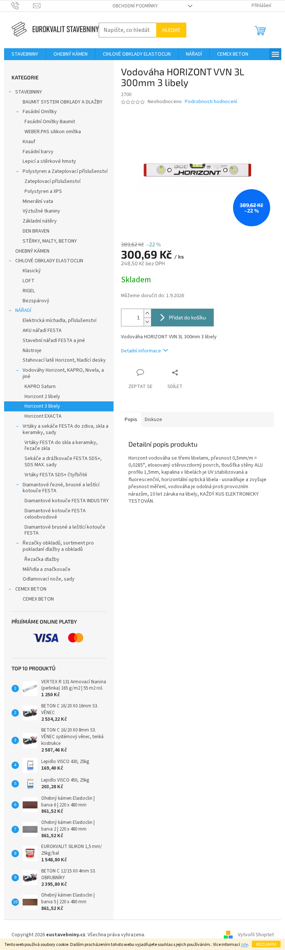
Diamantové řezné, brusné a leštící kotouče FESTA (61, 488)
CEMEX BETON (30, 589)
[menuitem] (25, 54)
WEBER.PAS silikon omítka (52, 131)
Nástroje (32, 350)
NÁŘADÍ (23, 310)
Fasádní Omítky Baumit (49, 121)
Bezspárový (36, 301)
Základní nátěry (40, 221)
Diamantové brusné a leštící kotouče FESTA (64, 530)
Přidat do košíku (187, 317)
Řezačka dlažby (41, 559)
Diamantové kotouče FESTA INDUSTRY (66, 500)
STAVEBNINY (28, 92)
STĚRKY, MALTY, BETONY (50, 241)
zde (244, 944)
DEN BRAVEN (36, 231)
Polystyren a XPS (43, 191)
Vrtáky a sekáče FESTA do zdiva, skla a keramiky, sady (65, 429)
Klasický (32, 271)
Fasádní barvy (38, 151)
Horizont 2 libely (42, 396)
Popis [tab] (131, 419)
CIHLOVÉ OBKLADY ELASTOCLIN (49, 260)
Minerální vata (38, 201)
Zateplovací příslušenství (52, 181)
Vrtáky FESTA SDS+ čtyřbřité (55, 475)
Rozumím (266, 944)
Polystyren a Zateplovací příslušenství (65, 171)
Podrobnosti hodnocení (211, 101)
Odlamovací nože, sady (49, 579)
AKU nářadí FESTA (42, 330)
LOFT (29, 281)
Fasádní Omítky (40, 111)
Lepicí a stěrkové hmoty (49, 161)
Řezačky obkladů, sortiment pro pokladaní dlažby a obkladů (58, 546)
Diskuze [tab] (153, 419)
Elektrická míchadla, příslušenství (59, 320)
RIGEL (29, 291)
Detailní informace (141, 351)
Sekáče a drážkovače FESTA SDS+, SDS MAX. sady (63, 462)
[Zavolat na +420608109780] (22, 5)
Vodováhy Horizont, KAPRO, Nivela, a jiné (63, 373)
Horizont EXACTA (43, 416)
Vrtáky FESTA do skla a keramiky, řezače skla (61, 446)
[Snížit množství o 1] (147, 322)
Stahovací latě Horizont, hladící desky (64, 360)
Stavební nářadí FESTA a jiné (54, 340)
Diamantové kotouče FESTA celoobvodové (55, 514)
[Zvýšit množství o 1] (147, 313)
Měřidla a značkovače (47, 569)
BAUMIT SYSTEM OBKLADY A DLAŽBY (62, 102)
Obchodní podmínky (135, 6)
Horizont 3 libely (42, 406)
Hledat (171, 30)
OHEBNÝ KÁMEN (32, 251)
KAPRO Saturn (40, 386)
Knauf (29, 141)
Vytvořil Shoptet (256, 935)
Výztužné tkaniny (41, 211)
